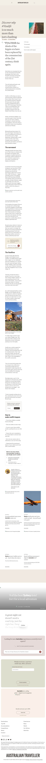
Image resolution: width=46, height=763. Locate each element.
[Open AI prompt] (34, 3)
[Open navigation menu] (12, 3)
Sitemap (27, 759)
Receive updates (23, 682)
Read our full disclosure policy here (20, 749)
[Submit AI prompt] (19, 246)
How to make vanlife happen (30, 50)
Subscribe (16, 408)
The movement (27, 44)
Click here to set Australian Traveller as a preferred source (13, 459)
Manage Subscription (5, 736)
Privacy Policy (39, 759)
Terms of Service (33, 759)
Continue (23, 625)
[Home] (23, 2)
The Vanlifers (27, 47)
